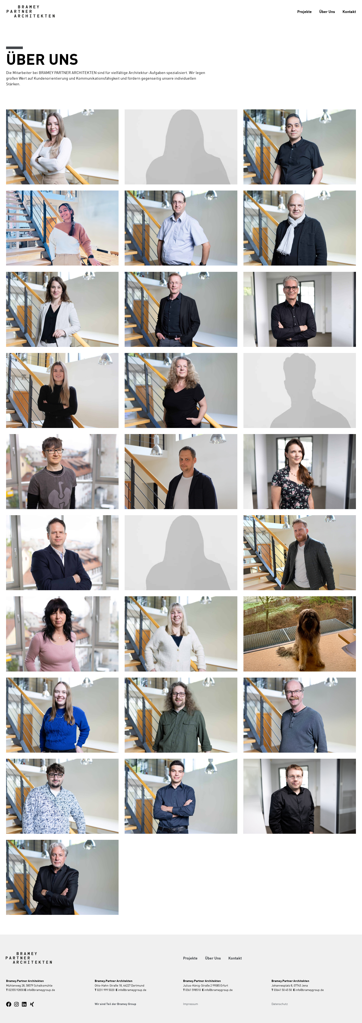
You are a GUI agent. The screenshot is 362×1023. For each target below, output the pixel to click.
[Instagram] (16, 1004)
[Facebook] (8, 1004)
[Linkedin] (24, 1004)
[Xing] (32, 1004)
